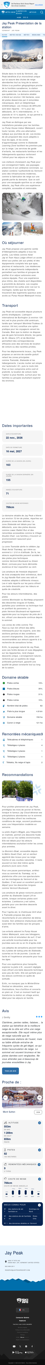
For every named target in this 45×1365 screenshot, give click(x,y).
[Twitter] (20, 1346)
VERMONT (6, 30)
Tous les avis (10, 1071)
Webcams (36, 35)
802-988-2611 (10, 1266)
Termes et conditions (22, 1332)
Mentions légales (22, 1327)
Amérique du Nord (34, 1210)
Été (24, 17)
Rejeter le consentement (22, 1340)
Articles (32, 12)
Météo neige (15, 35)
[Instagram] (26, 1346)
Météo (26, 35)
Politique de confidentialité (22, 1330)
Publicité (22, 1321)
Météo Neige (10, 12)
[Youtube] (14, 1346)
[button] (41, 12)
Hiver (19, 17)
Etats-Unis (35, 1217)
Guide (4, 35)
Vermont (33, 1223)
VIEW (38, 1112)
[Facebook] (32, 1346)
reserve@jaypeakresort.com (17, 1270)
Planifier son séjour (21, 12)
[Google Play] (17, 1352)
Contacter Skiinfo (22, 1317)
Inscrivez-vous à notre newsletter (22, 1324)
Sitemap (22, 1335)
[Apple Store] (29, 1352)
